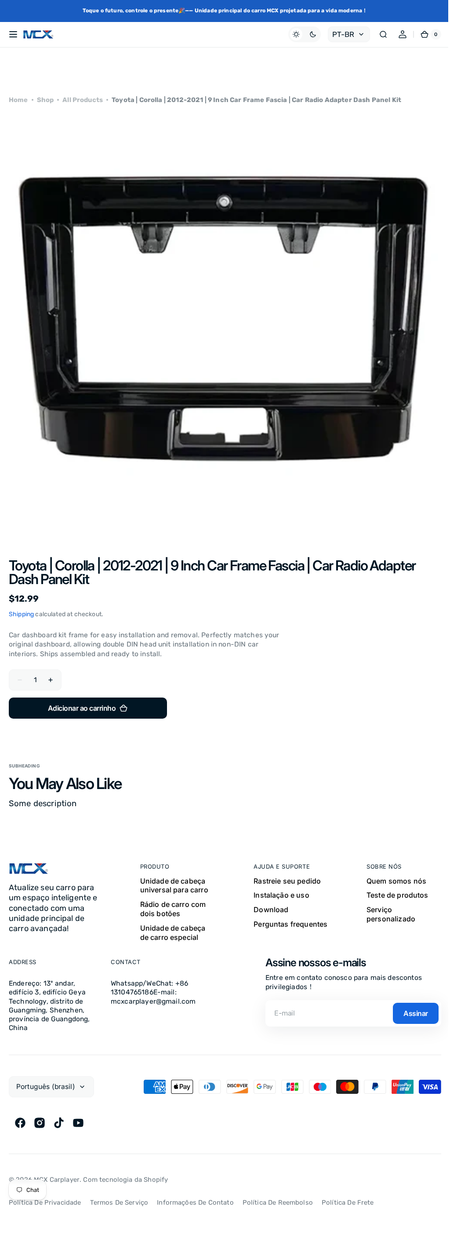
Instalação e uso (281, 895)
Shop (45, 100)
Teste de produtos (397, 895)
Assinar (415, 1013)
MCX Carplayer (57, 1180)
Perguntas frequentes (290, 924)
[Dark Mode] (298, 34)
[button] (13, 34)
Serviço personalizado (391, 914)
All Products (82, 100)
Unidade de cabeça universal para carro (174, 886)
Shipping (21, 614)
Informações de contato (195, 1202)
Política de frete (348, 1202)
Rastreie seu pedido (287, 881)
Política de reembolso (278, 1202)
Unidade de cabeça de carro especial (173, 933)
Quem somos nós (396, 881)
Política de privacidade (45, 1202)
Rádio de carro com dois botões (173, 909)
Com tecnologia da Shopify (125, 1180)
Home (18, 100)
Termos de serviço (119, 1202)
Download (271, 909)
